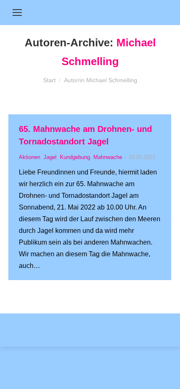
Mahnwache (107, 157)
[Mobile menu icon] (17, 12)
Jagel (50, 157)
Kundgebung (75, 157)
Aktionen (29, 157)
